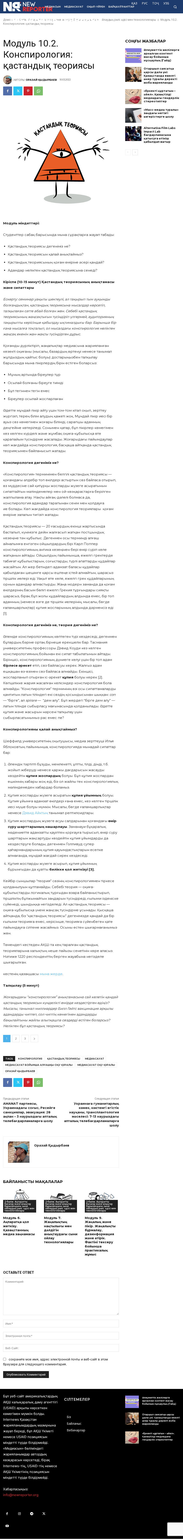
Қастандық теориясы (63, 1058)
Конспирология (30, 1058)
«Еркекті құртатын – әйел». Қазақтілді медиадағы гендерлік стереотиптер (161, 96)
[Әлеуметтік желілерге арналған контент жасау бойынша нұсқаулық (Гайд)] (133, 55)
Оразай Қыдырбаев (41, 79)
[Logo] (21, 6)
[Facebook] (7, 91)
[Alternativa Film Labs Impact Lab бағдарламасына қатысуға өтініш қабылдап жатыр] (133, 133)
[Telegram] (31, 1514)
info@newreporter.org (20, 1495)
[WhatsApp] (38, 91)
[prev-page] (128, 152)
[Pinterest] (28, 91)
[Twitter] (17, 91)
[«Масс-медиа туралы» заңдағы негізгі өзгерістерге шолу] (133, 115)
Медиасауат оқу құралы (96, 1064)
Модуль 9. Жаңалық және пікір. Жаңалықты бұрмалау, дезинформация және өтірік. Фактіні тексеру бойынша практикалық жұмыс (100, 1236)
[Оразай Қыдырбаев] (8, 79)
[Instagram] (19, 1514)
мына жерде (51, 974)
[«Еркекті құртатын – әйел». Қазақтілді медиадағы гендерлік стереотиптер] (133, 96)
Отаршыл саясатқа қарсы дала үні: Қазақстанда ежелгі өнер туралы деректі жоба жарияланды (160, 75)
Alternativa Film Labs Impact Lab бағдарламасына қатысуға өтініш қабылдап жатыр (159, 134)
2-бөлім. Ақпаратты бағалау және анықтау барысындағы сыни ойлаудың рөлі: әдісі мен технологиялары (19, 1206)
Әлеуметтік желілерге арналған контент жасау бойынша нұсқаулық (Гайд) (161, 55)
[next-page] (135, 152)
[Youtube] (7, 1526)
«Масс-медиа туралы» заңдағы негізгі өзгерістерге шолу (161, 113)
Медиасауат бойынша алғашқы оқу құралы (39, 1064)
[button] (175, 6)
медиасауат (94, 1058)
